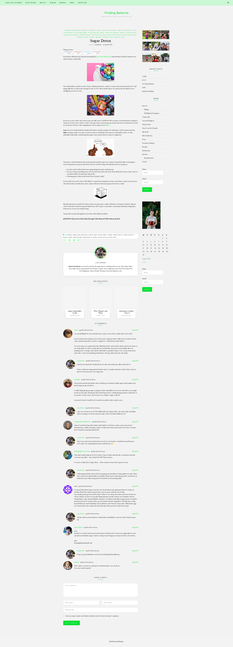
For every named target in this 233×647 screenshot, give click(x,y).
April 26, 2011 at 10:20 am (93, 361)
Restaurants (146, 150)
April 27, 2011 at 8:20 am (92, 550)
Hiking (146, 109)
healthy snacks (112, 32)
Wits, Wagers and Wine (100, 312)
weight (99, 37)
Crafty (144, 76)
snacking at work (90, 237)
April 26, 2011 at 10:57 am (92, 470)
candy (110, 235)
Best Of (42, 2)
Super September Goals (75, 312)
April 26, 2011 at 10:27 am (99, 421)
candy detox (118, 235)
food (134, 30)
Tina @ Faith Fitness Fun (82, 422)
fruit (102, 32)
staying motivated (129, 35)
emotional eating (109, 30)
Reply (134, 330)
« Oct (144, 262)
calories (67, 30)
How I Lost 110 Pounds (14, 2)
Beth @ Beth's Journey (81, 451)
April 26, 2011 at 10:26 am (88, 379)
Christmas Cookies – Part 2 (126, 312)
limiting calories (71, 35)
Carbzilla (77, 379)
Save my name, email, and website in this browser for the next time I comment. (92, 616)
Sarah (76, 330)
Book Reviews (148, 158)
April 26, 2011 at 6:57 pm (90, 527)
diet (99, 30)
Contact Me (82, 2)
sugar (91, 37)
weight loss (119, 37)
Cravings (76, 30)
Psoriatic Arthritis (148, 143)
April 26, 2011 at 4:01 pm (92, 513)
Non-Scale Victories (111, 35)
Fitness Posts (146, 124)
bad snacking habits (85, 235)
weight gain (108, 37)
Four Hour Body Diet (103, 57)
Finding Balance (116, 13)
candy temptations (75, 237)
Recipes (144, 147)
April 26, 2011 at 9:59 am (86, 330)
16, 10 (144, 80)
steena (76, 562)
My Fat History (30, 2)
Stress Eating (82, 37)
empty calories (124, 30)
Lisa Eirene (98, 44)
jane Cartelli (78, 527)
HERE (107, 125)
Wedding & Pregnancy (151, 113)
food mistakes (81, 32)
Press (72, 2)
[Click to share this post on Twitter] (69, 240)
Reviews (62, 2)
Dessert (84, 30)
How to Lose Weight (128, 32)
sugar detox (102, 237)
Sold (143, 87)
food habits (69, 32)
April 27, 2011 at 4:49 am (86, 562)
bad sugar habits (100, 235)
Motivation (97, 35)
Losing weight (85, 35)
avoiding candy (71, 235)
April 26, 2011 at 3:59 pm (85, 486)
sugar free (112, 237)
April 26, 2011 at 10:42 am (93, 408)
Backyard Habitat (148, 91)
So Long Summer (148, 84)
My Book (53, 2)
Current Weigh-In (148, 121)
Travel (144, 162)
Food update (93, 32)
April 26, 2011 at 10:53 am (98, 451)
